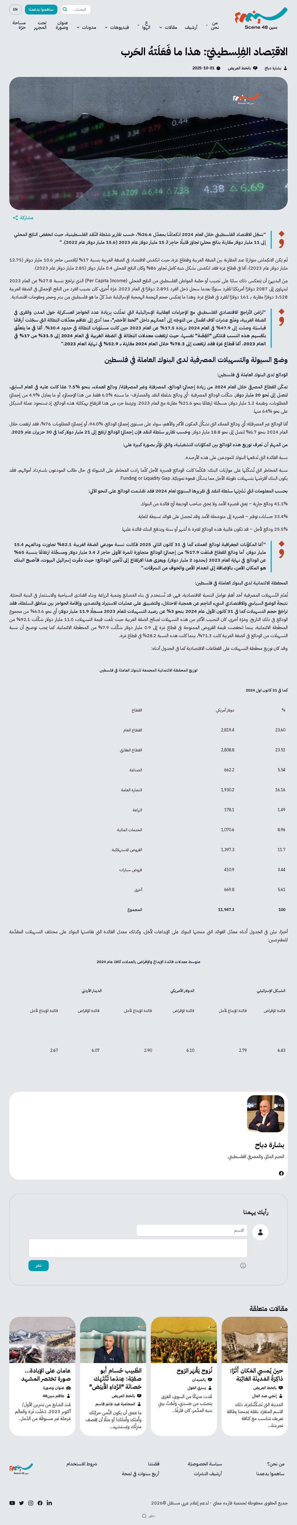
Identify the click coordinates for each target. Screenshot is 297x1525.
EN (15, 9)
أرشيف (191, 27)
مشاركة (26, 217)
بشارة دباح (273, 68)
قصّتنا (154, 1464)
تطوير (151, 1515)
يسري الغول (196, 1388)
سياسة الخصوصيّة (205, 1464)
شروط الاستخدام (81, 1464)
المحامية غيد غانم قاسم (115, 1404)
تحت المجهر (40, 25)
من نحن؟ (276, 1464)
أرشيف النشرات (208, 1473)
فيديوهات (119, 27)
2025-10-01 (203, 68)
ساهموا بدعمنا (41, 9)
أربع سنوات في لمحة (141, 1473)
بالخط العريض (239, 68)
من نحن (215, 25)
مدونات (89, 27)
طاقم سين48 (53, 1396)
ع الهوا (146, 25)
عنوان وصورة (62, 25)
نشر (38, 1265)
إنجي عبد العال (264, 1396)
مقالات (171, 27)
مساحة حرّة (19, 25)
